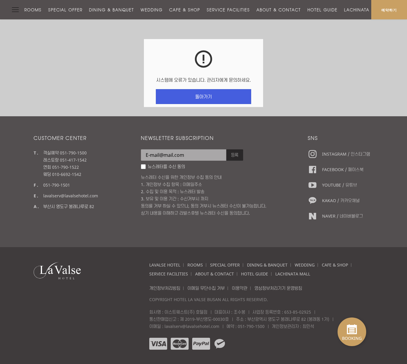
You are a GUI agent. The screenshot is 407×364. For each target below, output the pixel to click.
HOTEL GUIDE (322, 10)
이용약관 (239, 288)
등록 (235, 155)
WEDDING (152, 10)
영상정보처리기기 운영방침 (278, 288)
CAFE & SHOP (184, 10)
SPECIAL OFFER (65, 10)
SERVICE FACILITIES (228, 10)
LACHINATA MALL (363, 10)
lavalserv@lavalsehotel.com (70, 196)
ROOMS (33, 10)
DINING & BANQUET (111, 10)
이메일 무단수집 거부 (206, 288)
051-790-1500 (251, 326)
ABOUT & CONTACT (279, 10)
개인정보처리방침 (164, 288)
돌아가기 (203, 97)
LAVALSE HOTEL (164, 265)
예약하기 (389, 9)
